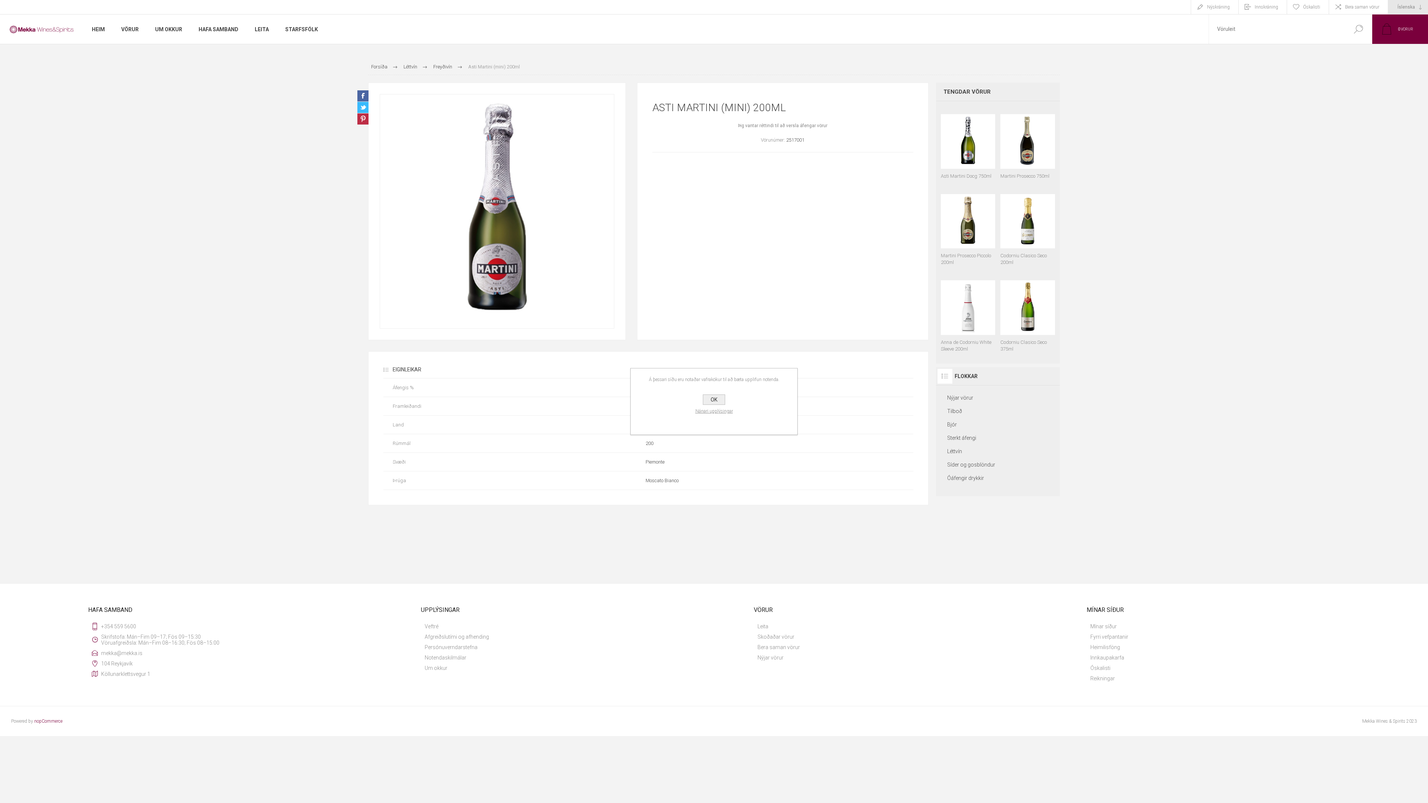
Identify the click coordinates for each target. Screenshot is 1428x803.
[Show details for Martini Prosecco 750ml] (1027, 143)
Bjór (952, 425)
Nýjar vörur (960, 398)
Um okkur (436, 668)
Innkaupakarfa (1107, 658)
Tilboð (954, 411)
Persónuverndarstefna (451, 647)
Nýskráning (1218, 7)
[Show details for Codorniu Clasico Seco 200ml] (1027, 226)
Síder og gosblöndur (971, 465)
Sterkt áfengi (961, 438)
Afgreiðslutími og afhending (457, 637)
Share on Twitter (363, 107)
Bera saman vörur (1362, 7)
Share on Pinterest (363, 119)
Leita (763, 626)
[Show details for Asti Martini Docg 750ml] (968, 143)
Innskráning (1266, 7)
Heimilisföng (1105, 647)
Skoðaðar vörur (776, 637)
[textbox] (1276, 29)
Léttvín (954, 451)
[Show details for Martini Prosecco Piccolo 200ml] (968, 226)
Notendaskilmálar (445, 658)
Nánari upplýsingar (714, 411)
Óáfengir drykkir (965, 478)
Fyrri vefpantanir (1109, 637)
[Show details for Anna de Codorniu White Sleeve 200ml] (968, 312)
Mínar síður (1103, 626)
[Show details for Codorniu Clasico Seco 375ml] (1027, 312)
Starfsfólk (301, 29)
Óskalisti (1100, 668)
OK (714, 400)
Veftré (431, 626)
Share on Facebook (363, 95)
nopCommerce (48, 721)
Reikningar (1102, 678)
